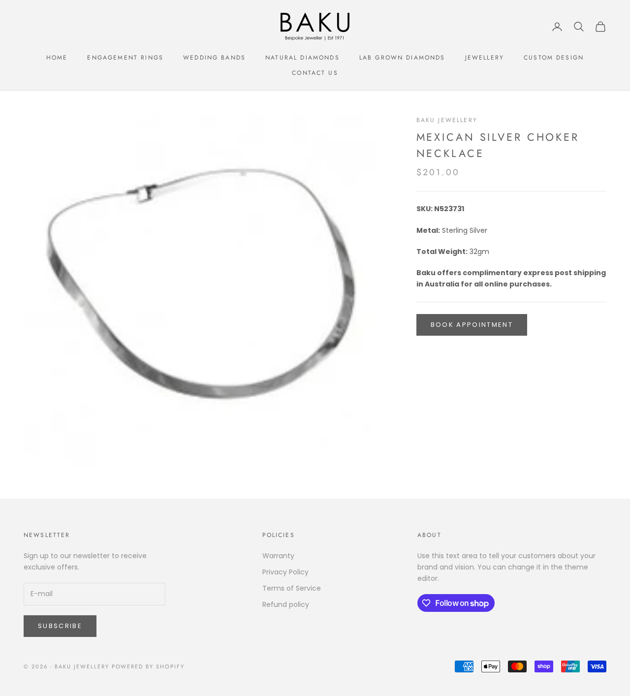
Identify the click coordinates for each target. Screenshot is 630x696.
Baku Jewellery (446, 120)
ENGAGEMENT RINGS (125, 57)
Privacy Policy (285, 572)
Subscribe (60, 626)
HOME (57, 57)
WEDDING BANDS (214, 57)
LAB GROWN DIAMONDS (402, 57)
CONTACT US (315, 72)
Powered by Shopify (148, 666)
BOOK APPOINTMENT (472, 324)
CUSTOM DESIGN (554, 57)
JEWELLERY (484, 57)
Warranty (278, 556)
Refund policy (285, 604)
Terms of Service (291, 588)
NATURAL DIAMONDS (302, 57)
